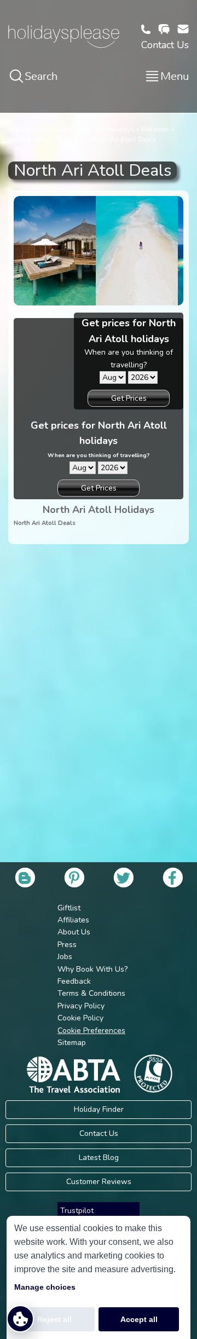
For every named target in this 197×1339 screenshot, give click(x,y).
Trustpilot (77, 1210)
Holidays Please (73, 129)
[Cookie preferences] (20, 1318)
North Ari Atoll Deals (123, 139)
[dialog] (98, 1277)
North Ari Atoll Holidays (46, 139)
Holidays (120, 129)
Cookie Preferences (91, 1030)
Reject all (54, 1319)
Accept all (139, 1319)
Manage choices (45, 1287)
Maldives (155, 129)
